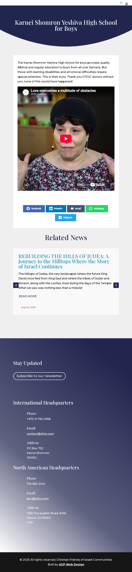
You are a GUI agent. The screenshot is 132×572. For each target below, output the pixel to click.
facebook (36, 208)
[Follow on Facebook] (17, 389)
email (78, 208)
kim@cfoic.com (38, 498)
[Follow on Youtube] (47, 389)
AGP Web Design (71, 564)
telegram (67, 217)
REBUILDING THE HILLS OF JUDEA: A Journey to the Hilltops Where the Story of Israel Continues (63, 261)
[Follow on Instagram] (27, 389)
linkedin (58, 208)
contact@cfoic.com (40, 433)
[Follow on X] (37, 389)
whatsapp (99, 208)
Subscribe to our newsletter (39, 376)
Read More (28, 296)
